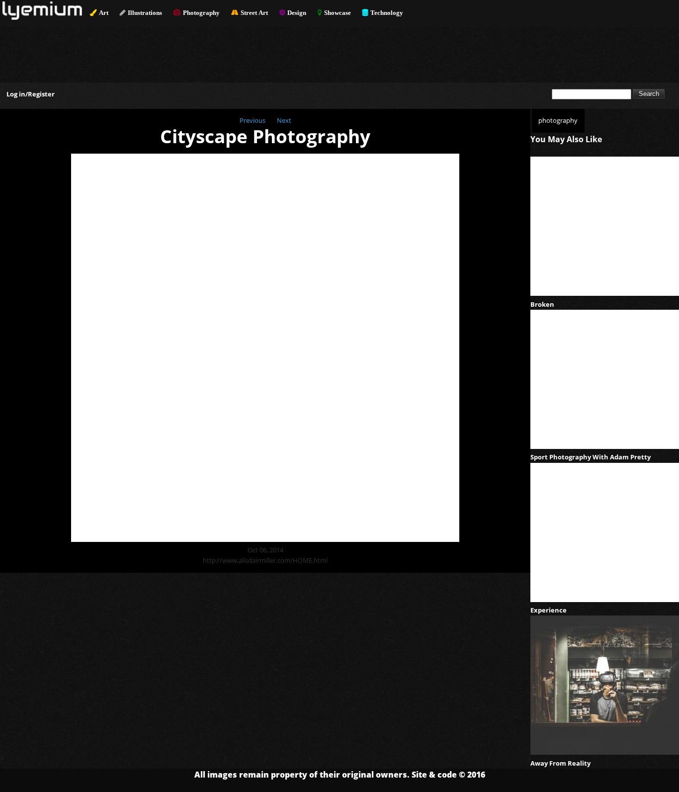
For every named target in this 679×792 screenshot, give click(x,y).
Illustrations (145, 12)
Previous (252, 120)
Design (296, 12)
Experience (548, 610)
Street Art (254, 12)
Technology (386, 12)
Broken (542, 304)
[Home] (42, 17)
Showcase (337, 12)
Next (284, 120)
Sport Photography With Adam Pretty (590, 456)
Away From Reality (560, 763)
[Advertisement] (339, 50)
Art (103, 12)
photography (558, 120)
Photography (201, 12)
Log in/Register (30, 93)
